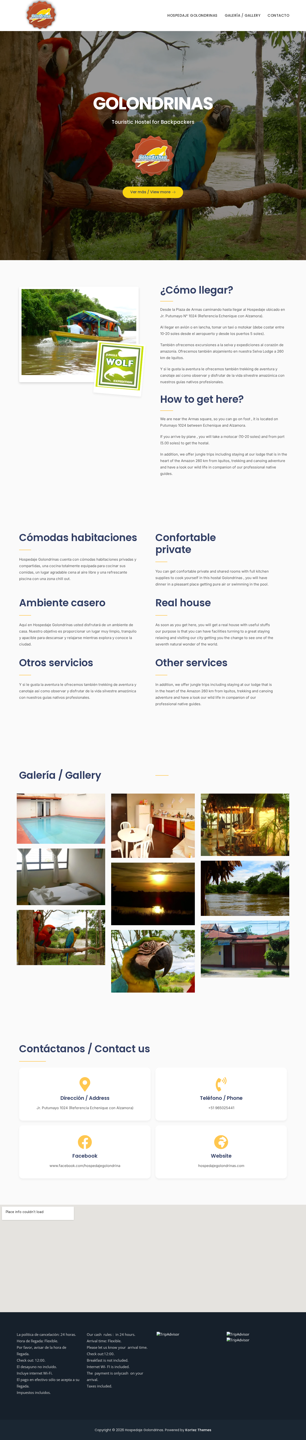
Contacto (278, 15)
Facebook (85, 1155)
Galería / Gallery (243, 15)
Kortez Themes (198, 1430)
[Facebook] (85, 1142)
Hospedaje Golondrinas (192, 15)
